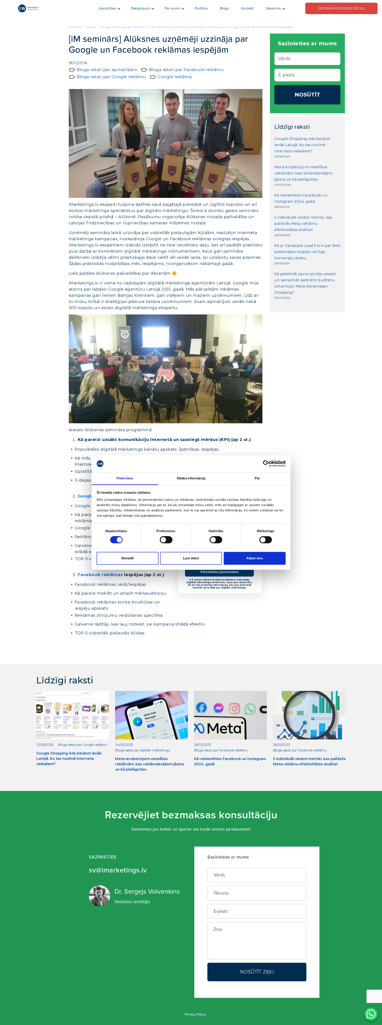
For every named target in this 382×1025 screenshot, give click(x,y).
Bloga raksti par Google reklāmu (111, 76)
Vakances (273, 8)
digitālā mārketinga (122, 449)
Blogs (224, 8)
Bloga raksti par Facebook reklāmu (186, 69)
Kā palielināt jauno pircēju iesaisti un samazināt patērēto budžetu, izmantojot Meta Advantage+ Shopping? (305, 283)
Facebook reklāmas (100, 574)
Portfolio (201, 8)
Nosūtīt (307, 94)
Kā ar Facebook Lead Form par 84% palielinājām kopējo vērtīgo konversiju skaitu (307, 252)
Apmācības (107, 8)
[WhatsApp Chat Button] (371, 1014)
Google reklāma (175, 76)
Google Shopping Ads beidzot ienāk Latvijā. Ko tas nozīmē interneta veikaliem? (302, 145)
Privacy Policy (195, 1014)
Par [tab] (257, 478)
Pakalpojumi (140, 8)
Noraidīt (127, 558)
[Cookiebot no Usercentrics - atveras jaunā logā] (266, 463)
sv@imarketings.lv (118, 870)
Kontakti (247, 8)
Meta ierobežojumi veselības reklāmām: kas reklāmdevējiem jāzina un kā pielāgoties (303, 173)
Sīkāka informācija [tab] (191, 478)
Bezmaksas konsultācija (341, 8)
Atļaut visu (254, 558)
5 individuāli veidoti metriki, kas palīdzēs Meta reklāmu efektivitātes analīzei (303, 223)
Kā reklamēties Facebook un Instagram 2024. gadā (301, 198)
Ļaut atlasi (191, 558)
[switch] (166, 539)
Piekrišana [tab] (125, 478)
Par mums (172, 8)
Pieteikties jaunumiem (220, 572)
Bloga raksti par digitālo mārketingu (142, 750)
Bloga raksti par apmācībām (107, 69)
